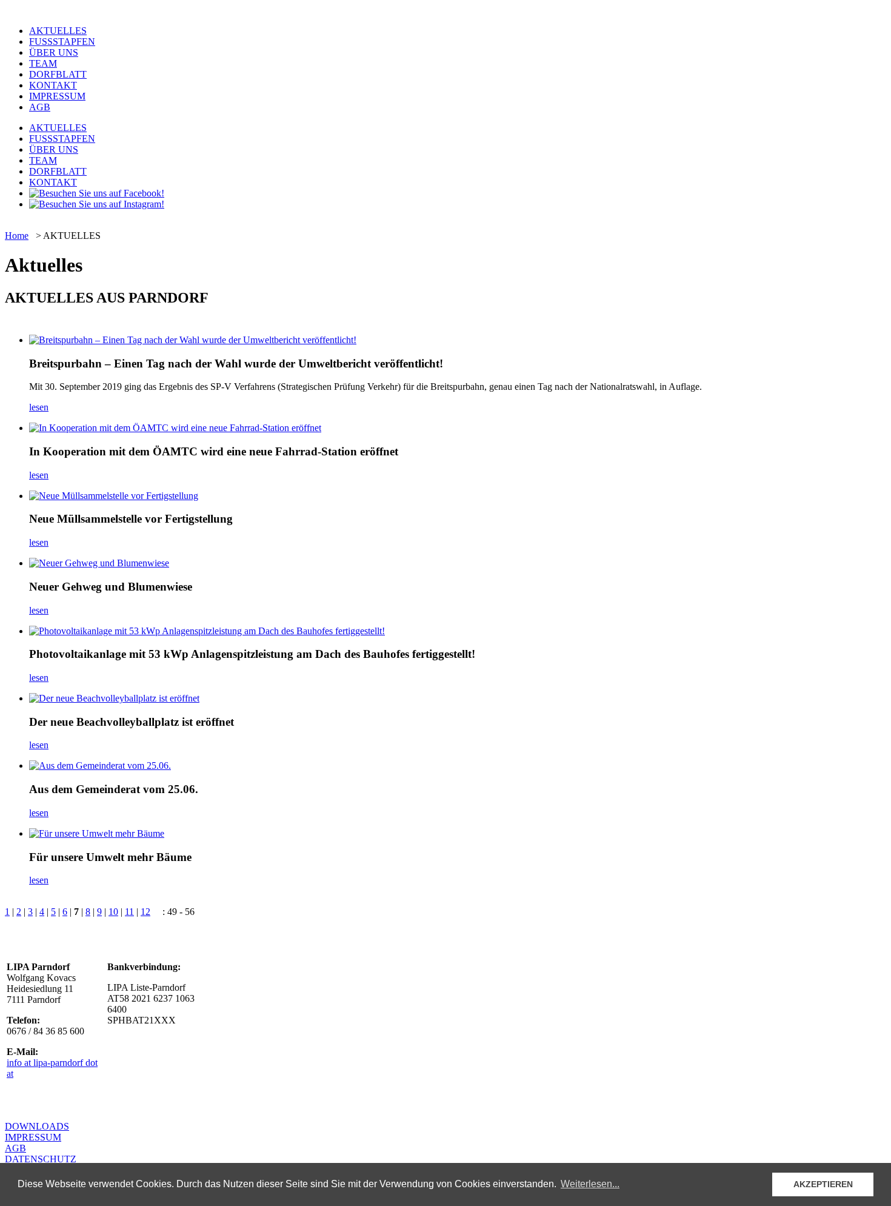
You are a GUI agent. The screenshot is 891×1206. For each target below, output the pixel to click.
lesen (38, 407)
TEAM (43, 63)
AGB (39, 107)
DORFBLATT (58, 74)
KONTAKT (53, 85)
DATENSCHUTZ (40, 1159)
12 (145, 911)
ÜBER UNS (53, 52)
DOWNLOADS (37, 1126)
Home (16, 235)
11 (129, 911)
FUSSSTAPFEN (62, 41)
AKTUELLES (58, 30)
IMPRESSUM (57, 96)
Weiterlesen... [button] (590, 1184)
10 (113, 911)
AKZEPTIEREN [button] (823, 1184)
